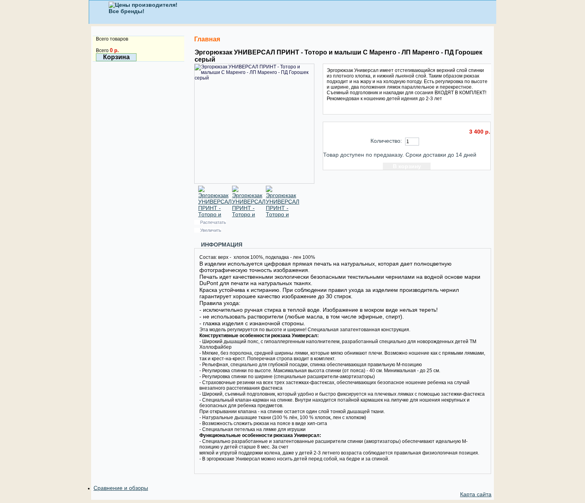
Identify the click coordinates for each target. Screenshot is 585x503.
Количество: (386, 141)
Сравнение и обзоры (121, 488)
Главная (207, 39)
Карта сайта (475, 494)
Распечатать (213, 222)
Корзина (116, 57)
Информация (221, 244)
